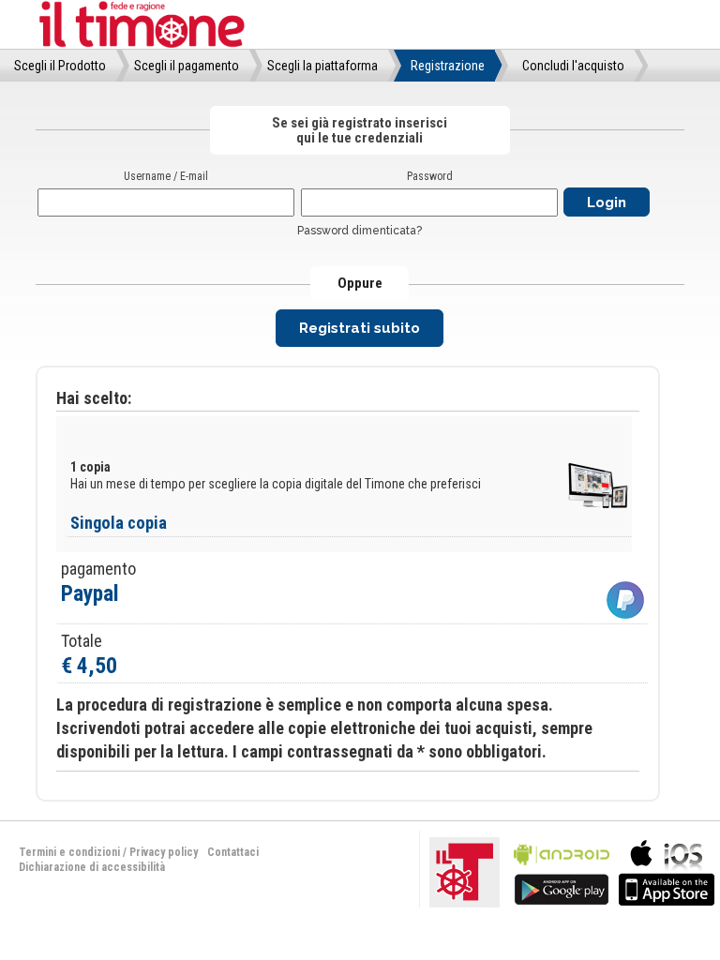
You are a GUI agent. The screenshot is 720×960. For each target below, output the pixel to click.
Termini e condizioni (69, 852)
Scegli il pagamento (186, 65)
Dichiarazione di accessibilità (92, 867)
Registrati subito (359, 328)
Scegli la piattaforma (322, 65)
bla (561, 870)
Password (430, 176)
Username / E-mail (166, 176)
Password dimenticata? (359, 230)
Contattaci (233, 852)
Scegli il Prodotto (60, 65)
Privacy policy (163, 852)
